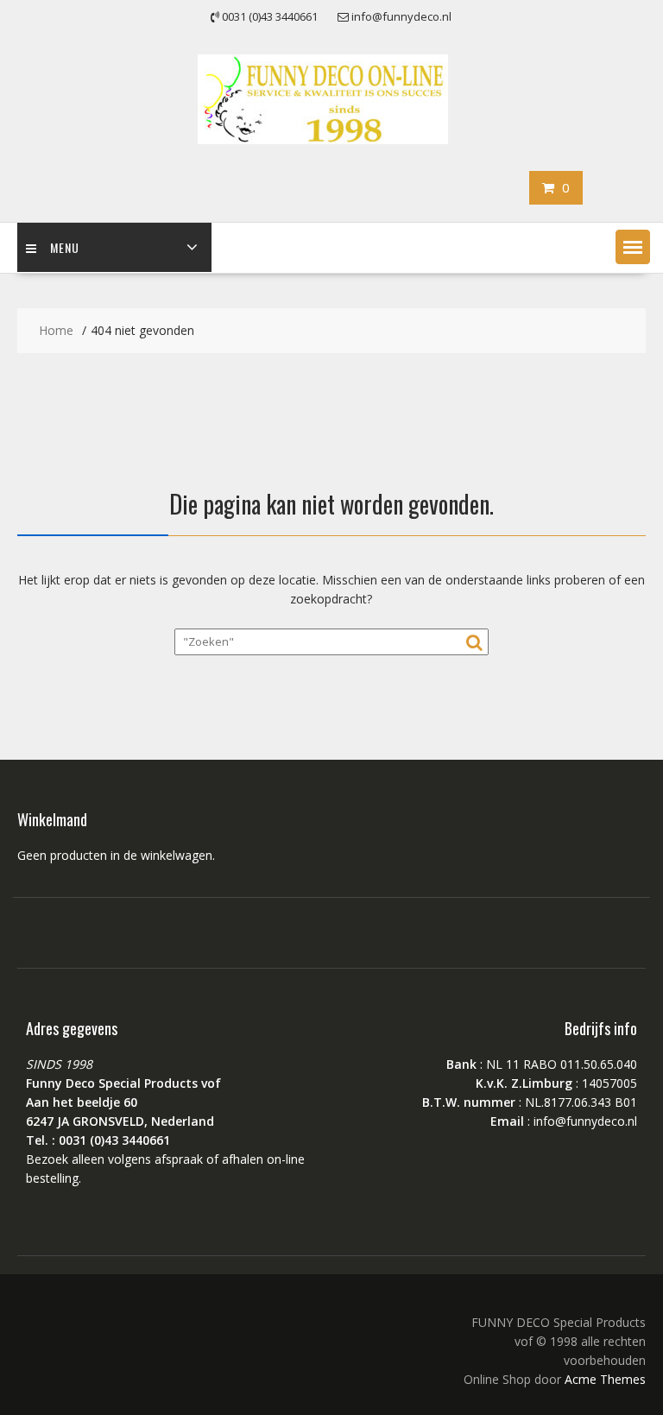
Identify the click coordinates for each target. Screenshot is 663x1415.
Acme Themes (605, 1379)
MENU (64, 247)
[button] (633, 247)
